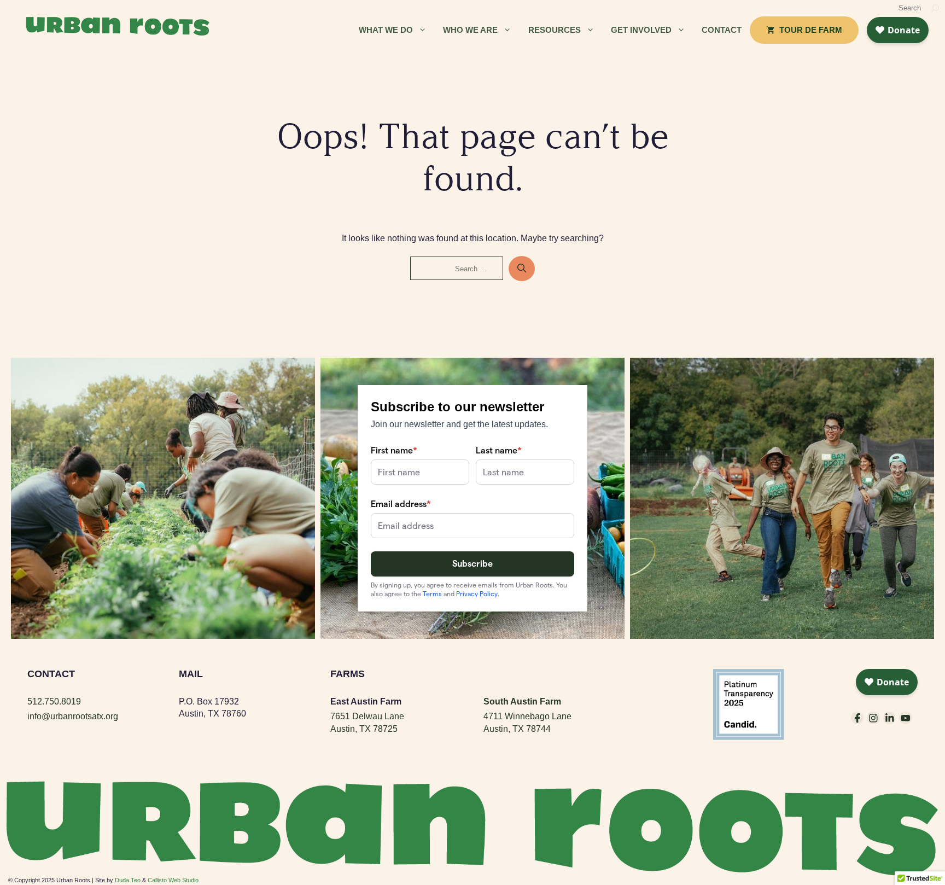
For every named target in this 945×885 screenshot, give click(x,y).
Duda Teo (128, 880)
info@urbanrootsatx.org (72, 716)
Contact (722, 29)
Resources (554, 29)
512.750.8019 (54, 701)
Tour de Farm (810, 29)
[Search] (935, 8)
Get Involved (641, 29)
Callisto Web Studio (173, 880)
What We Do (386, 29)
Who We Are (470, 29)
